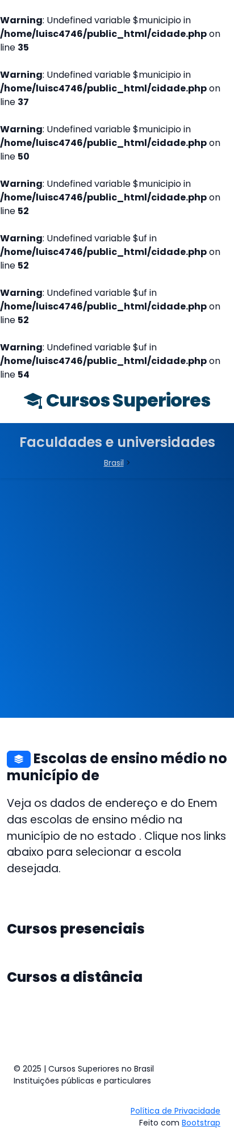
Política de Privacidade (175, 1110)
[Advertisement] (117, 601)
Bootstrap (201, 1122)
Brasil (114, 462)
